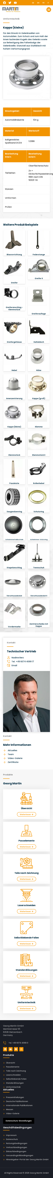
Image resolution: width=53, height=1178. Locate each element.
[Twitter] (9, 2)
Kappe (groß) (38, 398)
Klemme (39, 426)
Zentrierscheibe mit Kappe (38, 625)
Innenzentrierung (14, 398)
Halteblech (39, 342)
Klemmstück (14, 455)
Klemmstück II (38, 455)
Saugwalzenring (14, 511)
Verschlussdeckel (14, 595)
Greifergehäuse (14, 342)
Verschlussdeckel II (38, 595)
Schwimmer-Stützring (38, 539)
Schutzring (39, 511)
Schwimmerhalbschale (14, 539)
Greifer (14, 282)
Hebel (14, 370)
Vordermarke (14, 626)
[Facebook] (4, 2)
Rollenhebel (38, 483)
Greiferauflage (39, 313)
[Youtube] (15, 2)
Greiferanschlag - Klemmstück (14, 308)
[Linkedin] (5, 1049)
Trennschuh (38, 567)
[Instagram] (21, 1049)
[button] (48, 9)
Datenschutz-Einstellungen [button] (19, 1120)
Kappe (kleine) (14, 426)
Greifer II (39, 278)
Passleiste (14, 483)
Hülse (38, 370)
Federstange (39, 254)
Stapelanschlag (14, 567)
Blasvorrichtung (14, 254)
